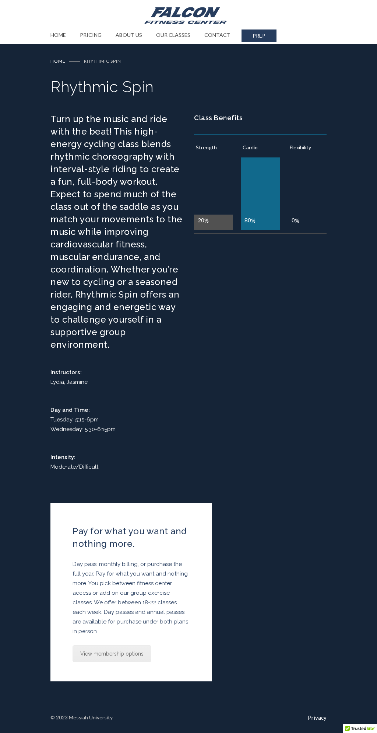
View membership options (112, 654)
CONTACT (217, 35)
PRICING (91, 35)
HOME (58, 35)
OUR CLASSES (173, 35)
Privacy (317, 717)
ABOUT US (129, 35)
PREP (259, 35)
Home (58, 61)
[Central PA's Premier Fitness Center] (188, 15)
